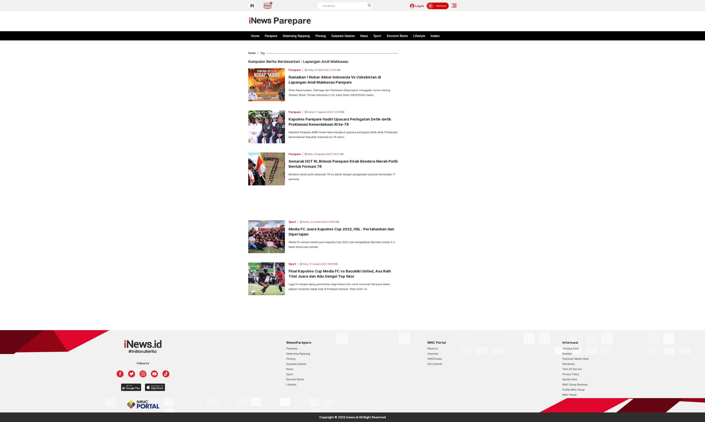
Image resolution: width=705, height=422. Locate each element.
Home (255, 36)
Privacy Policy (570, 374)
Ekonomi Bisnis (397, 36)
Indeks (435, 36)
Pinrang (320, 36)
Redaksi (567, 353)
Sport (377, 36)
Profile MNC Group (573, 389)
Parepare (271, 36)
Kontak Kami (569, 379)
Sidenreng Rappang (296, 36)
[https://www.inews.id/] (280, 21)
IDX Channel (434, 363)
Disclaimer (568, 363)
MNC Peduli (569, 394)
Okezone (432, 353)
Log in (419, 6)
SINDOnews (434, 358)
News (364, 36)
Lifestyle (419, 36)
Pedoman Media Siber (575, 358)
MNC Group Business (575, 384)
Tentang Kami (570, 348)
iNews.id (432, 348)
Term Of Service (572, 369)
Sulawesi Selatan (343, 36)
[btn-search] (369, 5)
